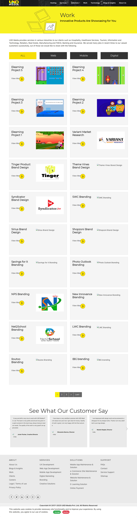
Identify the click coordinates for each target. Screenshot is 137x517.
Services (63, 3)
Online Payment (77, 488)
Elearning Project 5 (17, 68)
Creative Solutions (47, 484)
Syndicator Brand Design (20, 198)
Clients (12, 476)
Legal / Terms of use (18, 484)
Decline (66, 512)
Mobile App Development (50, 472)
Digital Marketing (47, 476)
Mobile (84, 55)
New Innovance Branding (82, 296)
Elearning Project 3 (17, 101)
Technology (95, 3)
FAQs (103, 464)
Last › (77, 394)
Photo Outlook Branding (81, 263)
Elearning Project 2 (78, 101)
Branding (43, 480)
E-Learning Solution (78, 484)
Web (53, 55)
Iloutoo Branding (17, 360)
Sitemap (104, 476)
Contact (104, 468)
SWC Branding (81, 196)
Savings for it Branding (19, 263)
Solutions (75, 3)
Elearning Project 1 (17, 133)
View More (16, 78)
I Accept (57, 512)
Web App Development (49, 468)
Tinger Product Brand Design (21, 166)
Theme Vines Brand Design (81, 166)
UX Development (47, 464)
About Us (122, 3)
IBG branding (80, 359)
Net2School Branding (18, 328)
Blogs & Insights (109, 3)
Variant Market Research (81, 133)
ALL (23, 55)
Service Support (107, 472)
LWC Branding (81, 326)
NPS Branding (20, 294)
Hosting (53, 3)
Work (85, 3)
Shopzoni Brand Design (82, 231)
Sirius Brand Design (19, 231)
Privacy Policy (15, 487)
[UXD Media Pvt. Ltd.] (17, 3)
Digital (114, 55)
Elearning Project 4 (78, 68)
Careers (12, 480)
